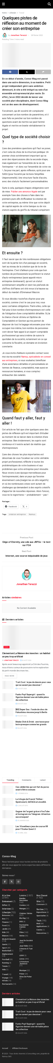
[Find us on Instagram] (18, 881)
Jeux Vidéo (23, 946)
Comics (22, 905)
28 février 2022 (37, 35)
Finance (5, 922)
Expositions (41, 912)
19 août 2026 (22, 716)
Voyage (5, 978)
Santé (4, 944)
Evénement (7, 901)
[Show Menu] (3, 4)
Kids (6, 647)
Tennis (5, 966)
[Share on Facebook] (10, 72)
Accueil (5, 1048)
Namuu (32, 514)
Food (4, 926)
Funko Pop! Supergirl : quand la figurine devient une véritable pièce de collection (32, 697)
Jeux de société (26, 941)
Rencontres (41, 933)
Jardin (4, 929)
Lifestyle (12, 13)
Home (4, 13)
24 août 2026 (26, 660)
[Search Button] (49, 4)
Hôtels (5, 981)
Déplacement (7, 954)
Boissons (6, 915)
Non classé (41, 895)
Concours (40, 904)
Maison (5, 936)
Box (3, 919)
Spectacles (41, 916)
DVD (21, 922)
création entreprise (17, 514)
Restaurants (7, 984)
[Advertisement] (26, 524)
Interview (6, 909)
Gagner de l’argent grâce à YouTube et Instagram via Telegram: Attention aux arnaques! (33, 814)
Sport (4, 948)
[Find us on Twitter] (11, 881)
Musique (22, 970)
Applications (41, 926)
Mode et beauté (8, 939)
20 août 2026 (22, 704)
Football (5, 959)
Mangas (22, 909)
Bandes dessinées (23, 899)
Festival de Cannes (23, 926)
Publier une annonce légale (24, 191)
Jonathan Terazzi (19, 35)
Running (5, 963)
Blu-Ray (22, 918)
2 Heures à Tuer (26, 949)
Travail (21, 13)
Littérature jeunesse (24, 963)
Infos (4, 905)
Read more (11, 675)
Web (38, 924)
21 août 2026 (22, 688)
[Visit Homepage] (26, 4)
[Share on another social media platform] (43, 72)
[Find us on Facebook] (4, 881)
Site (38, 901)
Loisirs (22, 895)
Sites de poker (25, 977)
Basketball (6, 951)
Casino (39, 930)
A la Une (6, 895)
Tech (38, 920)
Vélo (4, 970)
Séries (22, 936)
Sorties (40, 909)
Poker (21, 974)
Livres (21, 959)
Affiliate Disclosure (19, 1048)
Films (21, 932)
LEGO (21, 956)
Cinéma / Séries (25, 913)
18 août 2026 (22, 728)
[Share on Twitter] (27, 72)
